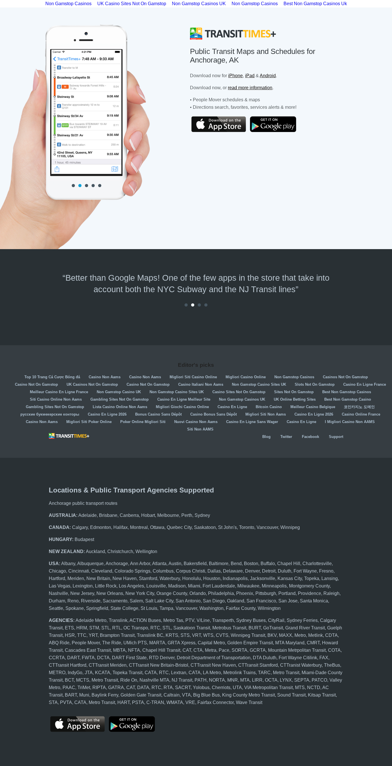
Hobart (148, 515)
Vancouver (267, 527)
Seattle (56, 608)
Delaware (233, 571)
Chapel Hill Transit (161, 650)
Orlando (197, 593)
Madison (177, 585)
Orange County (171, 593)
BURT (255, 627)
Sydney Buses (251, 620)
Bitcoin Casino (269, 407)
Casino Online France (361, 414)
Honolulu (191, 578)
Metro (300, 635)
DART (73, 657)
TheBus (332, 665)
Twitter (286, 437)
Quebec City (179, 527)
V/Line (203, 620)
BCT (69, 680)
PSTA (138, 702)
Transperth (223, 620)
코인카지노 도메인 (359, 407)
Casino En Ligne (232, 407)
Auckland (95, 551)
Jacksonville (262, 578)
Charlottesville (317, 563)
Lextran (178, 672)
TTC (81, 635)
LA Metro (212, 672)
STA (53, 702)
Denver (252, 571)
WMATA (174, 702)
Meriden (75, 578)
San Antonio (188, 600)
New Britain (98, 578)
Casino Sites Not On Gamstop (238, 392)
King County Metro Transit (248, 695)
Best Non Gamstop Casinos (346, 392)
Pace (224, 650)
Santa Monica (314, 600)
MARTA (157, 642)
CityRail (276, 620)
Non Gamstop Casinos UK (242, 399)
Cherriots (221, 687)
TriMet (83, 687)
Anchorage (117, 563)
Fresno (326, 571)
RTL (116, 627)
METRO (57, 672)
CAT (187, 650)
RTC (155, 627)
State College (124, 608)
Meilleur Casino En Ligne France (59, 392)
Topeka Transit (127, 672)
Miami (194, 585)
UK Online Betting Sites (295, 399)
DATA (143, 687)
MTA (245, 680)
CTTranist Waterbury (301, 665)
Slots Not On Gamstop (315, 384)
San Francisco (261, 600)
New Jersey (82, 593)
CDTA (331, 635)
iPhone (235, 75)
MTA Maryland (289, 642)
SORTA (239, 650)
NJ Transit (182, 680)
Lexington (83, 585)
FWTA (88, 657)
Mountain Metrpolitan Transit (297, 650)
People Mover (86, 642)
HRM (81, 627)
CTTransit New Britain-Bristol (158, 665)
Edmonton (100, 527)
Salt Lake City (159, 600)
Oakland (235, 600)
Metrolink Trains (239, 672)
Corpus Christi (190, 571)
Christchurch (120, 551)
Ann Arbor (140, 563)
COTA (334, 650)
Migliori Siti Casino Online (193, 377)
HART (123, 702)
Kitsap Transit (322, 695)
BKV (272, 635)
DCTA (103, 657)
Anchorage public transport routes (83, 503)
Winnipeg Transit (248, 635)
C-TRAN (155, 702)
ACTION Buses (145, 620)
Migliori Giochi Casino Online (182, 407)
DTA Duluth (264, 657)
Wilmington (269, 608)
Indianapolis (235, 578)
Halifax (120, 527)
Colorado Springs (132, 571)
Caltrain (172, 695)
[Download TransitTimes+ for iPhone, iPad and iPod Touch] (218, 124)
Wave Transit (249, 702)
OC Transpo (135, 627)
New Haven (124, 578)
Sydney (202, 515)
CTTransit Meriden (108, 665)
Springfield (97, 608)
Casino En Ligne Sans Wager (252, 422)
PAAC (69, 687)
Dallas (214, 571)
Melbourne (168, 515)
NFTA (134, 650)
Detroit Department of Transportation (214, 657)
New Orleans (109, 593)
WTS (208, 635)
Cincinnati (78, 571)
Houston (211, 578)
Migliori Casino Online (246, 377)
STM (94, 627)
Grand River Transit (305, 627)
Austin (174, 563)
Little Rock (106, 585)
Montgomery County (309, 585)
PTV (189, 620)
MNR (232, 680)
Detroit (268, 571)
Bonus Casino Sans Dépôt (158, 414)
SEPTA (301, 680)
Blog (266, 437)
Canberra (129, 515)
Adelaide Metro (90, 620)
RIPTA (99, 687)
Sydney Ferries (302, 620)
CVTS (222, 635)
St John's (227, 527)
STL (105, 627)
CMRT (313, 642)
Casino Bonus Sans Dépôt (213, 414)
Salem (136, 600)
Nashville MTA (154, 680)
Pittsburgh (265, 593)
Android (268, 75)
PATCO (319, 680)
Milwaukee (248, 585)
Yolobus (201, 687)
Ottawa (157, 527)
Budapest (84, 539)
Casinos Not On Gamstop (345, 377)
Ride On (128, 680)
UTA (237, 687)
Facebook (310, 437)
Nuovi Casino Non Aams (196, 422)
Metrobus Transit (229, 627)
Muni (84, 695)
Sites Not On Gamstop (294, 392)
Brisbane (108, 515)
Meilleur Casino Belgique (312, 407)
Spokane (74, 608)
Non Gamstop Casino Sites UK (259, 384)
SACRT (183, 687)
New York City (139, 593)
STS (185, 635)
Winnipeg (290, 527)
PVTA (66, 702)
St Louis (149, 608)
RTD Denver (161, 657)
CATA (151, 672)
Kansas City (289, 578)
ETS (69, 627)
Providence (309, 593)
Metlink (315, 635)
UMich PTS (135, 642)
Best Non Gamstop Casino (347, 399)
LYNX (286, 680)
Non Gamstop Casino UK (119, 392)
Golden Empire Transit (250, 642)
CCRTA (57, 657)
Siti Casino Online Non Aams (56, 399)
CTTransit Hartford (67, 665)
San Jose (288, 600)
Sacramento (115, 600)
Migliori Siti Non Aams (265, 414)
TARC (264, 672)
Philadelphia (221, 593)
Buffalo (268, 563)
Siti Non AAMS (200, 429)
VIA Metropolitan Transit (268, 687)
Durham (57, 600)
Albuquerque (90, 563)
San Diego (214, 600)
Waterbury (170, 578)
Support (336, 437)
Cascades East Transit (88, 650)
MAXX (285, 635)
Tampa (166, 608)
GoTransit (273, 627)
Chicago (57, 571)
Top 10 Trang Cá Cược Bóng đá (52, 377)
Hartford (57, 578)
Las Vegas (59, 585)
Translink (118, 620)
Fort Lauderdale (219, 585)
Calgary (80, 527)
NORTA (217, 680)
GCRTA (258, 650)
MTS (300, 687)
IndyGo (75, 672)
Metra (210, 650)
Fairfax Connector (215, 702)
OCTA (271, 680)
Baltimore (218, 563)
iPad (250, 75)
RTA (168, 687)
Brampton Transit (117, 635)
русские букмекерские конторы (49, 414)
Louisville (156, 585)
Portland (287, 593)
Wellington (146, 551)
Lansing (329, 578)
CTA (198, 650)
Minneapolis (274, 585)
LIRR (257, 680)
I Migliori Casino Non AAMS (350, 422)
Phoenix (244, 593)
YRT (93, 635)
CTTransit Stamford (258, 665)
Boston (251, 563)
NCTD (313, 687)
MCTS (82, 680)
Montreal (139, 527)
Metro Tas (173, 620)
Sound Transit (291, 695)
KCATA (102, 672)
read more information (250, 87)
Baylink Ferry (105, 695)
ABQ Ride (59, 642)
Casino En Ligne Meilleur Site (183, 399)
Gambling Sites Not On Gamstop (119, 399)
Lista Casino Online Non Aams (120, 407)
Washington (211, 608)
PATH (201, 680)
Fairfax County (240, 608)
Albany (68, 563)
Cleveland (101, 571)
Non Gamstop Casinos (294, 377)
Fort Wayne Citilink (298, 657)
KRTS (172, 635)
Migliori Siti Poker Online (89, 422)
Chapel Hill (288, 563)
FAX (323, 657)
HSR (70, 635)
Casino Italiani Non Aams (200, 384)
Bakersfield (195, 563)
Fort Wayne (305, 571)
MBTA (119, 650)
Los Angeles (131, 585)
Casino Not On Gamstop (36, 384)
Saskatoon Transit (191, 627)
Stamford (148, 578)
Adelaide (87, 515)
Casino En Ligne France (364, 384)
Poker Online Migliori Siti (143, 422)
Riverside (90, 600)
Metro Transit (286, 672)
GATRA (116, 687)
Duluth (284, 571)
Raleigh (331, 593)
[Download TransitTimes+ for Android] (277, 124)
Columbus (163, 571)
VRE (190, 702)
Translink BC (150, 635)
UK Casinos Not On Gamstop (92, 384)
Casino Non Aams (105, 377)
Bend (236, 563)
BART (71, 695)
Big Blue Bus (206, 695)
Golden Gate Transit (141, 695)
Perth (186, 515)
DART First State (129, 657)
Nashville (58, 593)
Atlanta (159, 563)
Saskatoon (205, 527)
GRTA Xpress (181, 642)
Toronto (246, 527)
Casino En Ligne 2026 (107, 414)
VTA (186, 695)
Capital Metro (211, 642)
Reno (73, 600)
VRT (196, 635)
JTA (89, 672)
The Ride (111, 642)
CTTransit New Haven (213, 665)
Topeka (311, 578)
